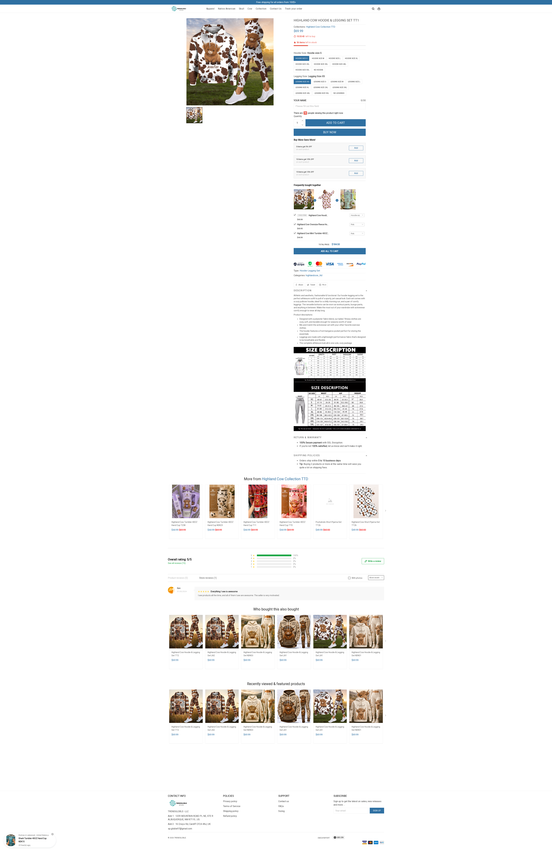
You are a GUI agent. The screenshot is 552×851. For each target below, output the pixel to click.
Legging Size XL (302, 87)
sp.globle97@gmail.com (180, 828)
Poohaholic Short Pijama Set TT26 (329, 523)
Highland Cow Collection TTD (320, 26)
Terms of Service (231, 806)
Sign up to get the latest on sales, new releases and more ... (357, 803)
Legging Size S (320, 82)
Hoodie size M (318, 58)
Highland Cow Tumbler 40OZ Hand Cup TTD (292, 523)
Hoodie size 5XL (302, 70)
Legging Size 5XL (322, 93)
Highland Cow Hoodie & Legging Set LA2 (222, 654)
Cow (250, 8)
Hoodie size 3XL (321, 64)
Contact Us (276, 8)
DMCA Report (324, 838)
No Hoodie (318, 70)
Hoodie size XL (351, 58)
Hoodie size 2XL (302, 64)
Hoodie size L (334, 58)
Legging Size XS (316, 76)
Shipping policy (230, 811)
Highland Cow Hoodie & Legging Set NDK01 (366, 654)
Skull (241, 8)
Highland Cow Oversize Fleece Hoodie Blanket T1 (313, 224)
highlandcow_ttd (314, 275)
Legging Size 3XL (339, 87)
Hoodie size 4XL (339, 64)
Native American (226, 8)
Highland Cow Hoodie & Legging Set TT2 (185, 654)
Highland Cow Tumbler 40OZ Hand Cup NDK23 (220, 523)
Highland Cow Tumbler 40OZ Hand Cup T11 (256, 523)
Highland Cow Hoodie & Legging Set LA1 (294, 654)
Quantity (298, 116)
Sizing (281, 811)
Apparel (210, 8)
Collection (261, 8)
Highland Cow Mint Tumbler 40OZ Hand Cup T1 (313, 233)
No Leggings (339, 93)
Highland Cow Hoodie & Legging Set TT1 (319, 215)
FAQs (281, 806)
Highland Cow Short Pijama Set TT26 (366, 523)
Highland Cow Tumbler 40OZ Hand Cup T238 (184, 523)
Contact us (283, 801)
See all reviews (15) (177, 563)
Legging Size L (354, 82)
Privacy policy (230, 801)
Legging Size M (337, 82)
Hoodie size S (314, 53)
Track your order (293, 8)
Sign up (377, 810)
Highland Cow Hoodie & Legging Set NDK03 (258, 654)
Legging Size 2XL (321, 87)
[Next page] (386, 511)
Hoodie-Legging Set (310, 270)
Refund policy (230, 816)
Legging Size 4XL (303, 93)
